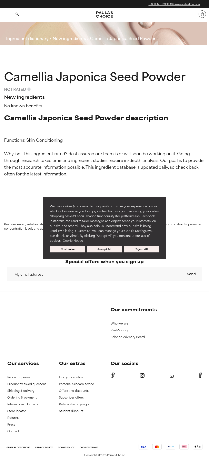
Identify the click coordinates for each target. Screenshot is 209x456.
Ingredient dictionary (27, 38)
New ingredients (69, 38)
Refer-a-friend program (75, 404)
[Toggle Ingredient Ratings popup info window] (29, 89)
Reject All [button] (141, 249)
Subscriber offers (71, 397)
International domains (22, 404)
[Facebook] (200, 375)
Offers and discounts (74, 390)
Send (191, 274)
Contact (13, 431)
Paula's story (119, 330)
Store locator (16, 410)
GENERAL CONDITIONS (18, 447)
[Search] (17, 15)
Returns (13, 417)
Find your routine (71, 377)
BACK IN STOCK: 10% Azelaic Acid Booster (140, 4)
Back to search (24, 48)
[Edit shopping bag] (202, 14)
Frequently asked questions (26, 383)
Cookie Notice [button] (73, 240)
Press (11, 424)
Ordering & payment (22, 397)
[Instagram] (142, 375)
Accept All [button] (104, 249)
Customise (68, 249)
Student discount (71, 410)
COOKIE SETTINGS (89, 447)
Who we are (119, 323)
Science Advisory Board (128, 336)
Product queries (18, 377)
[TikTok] (113, 375)
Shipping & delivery (20, 390)
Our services (23, 363)
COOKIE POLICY (66, 447)
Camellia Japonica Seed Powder (123, 38)
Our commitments (134, 309)
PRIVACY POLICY (44, 447)
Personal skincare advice (76, 383)
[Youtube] (172, 375)
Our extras (72, 363)
